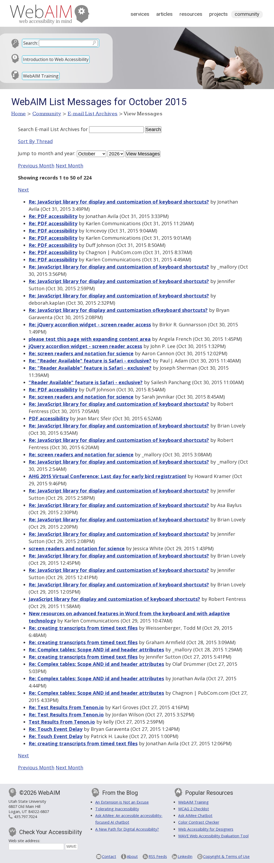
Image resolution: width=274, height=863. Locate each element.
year (69, 153)
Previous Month (36, 165)
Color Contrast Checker (198, 822)
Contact (109, 856)
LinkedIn (185, 856)
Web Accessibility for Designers (205, 829)
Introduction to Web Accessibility (56, 59)
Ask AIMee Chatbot (195, 815)
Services (140, 14)
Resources (191, 14)
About (132, 856)
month (45, 153)
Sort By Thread (35, 141)
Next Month (69, 165)
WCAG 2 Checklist (193, 808)
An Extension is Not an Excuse (122, 802)
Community (247, 14)
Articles (164, 14)
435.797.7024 (25, 816)
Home (18, 113)
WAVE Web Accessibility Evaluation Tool (213, 835)
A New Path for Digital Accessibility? (127, 829)
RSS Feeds (158, 856)
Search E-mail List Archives (48, 129)
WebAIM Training (41, 76)
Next (23, 189)
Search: (30, 43)
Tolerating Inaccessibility (117, 808)
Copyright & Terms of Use (226, 856)
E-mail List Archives (93, 113)
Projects (218, 14)
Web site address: (24, 840)
